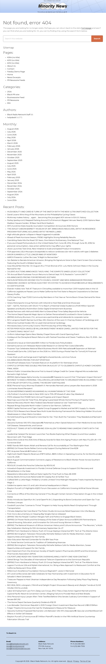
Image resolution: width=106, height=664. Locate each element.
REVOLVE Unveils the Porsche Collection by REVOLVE (31, 465)
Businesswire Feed (15, 97)
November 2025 (14, 155)
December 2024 (14, 183)
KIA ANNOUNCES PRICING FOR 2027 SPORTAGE (28, 360)
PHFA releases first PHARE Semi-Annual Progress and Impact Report (38, 397)
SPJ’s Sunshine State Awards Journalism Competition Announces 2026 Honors (42, 226)
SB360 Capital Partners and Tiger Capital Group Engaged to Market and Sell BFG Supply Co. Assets (51, 408)
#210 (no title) (13, 60)
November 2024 (14, 186)
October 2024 (13, 189)
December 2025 (14, 152)
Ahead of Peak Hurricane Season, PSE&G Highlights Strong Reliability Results (41, 237)
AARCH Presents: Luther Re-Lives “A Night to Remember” (33, 257)
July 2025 (11, 166)
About (70, 661)
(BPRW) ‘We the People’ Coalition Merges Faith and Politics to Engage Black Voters (44, 517)
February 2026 (13, 146)
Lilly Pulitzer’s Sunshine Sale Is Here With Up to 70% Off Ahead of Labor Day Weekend (45, 394)
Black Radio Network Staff (18, 115)
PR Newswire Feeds (16, 80)
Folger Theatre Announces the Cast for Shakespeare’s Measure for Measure (41, 608)
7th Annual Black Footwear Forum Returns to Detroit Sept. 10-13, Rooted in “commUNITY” (47, 274)
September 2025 (14, 160)
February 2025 (13, 177)
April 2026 (11, 140)
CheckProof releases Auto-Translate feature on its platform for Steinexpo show (42, 363)
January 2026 (13, 149)
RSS (9, 103)
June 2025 (11, 169)
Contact (10, 69)
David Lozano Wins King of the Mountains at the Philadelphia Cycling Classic (41, 215)
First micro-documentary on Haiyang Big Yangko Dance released (36, 514)
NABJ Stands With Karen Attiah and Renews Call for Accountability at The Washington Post (48, 445)
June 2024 (12, 200)
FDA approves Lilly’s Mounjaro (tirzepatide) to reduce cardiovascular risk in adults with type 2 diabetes (52, 252)
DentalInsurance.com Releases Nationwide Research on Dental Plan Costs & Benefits (45, 346)
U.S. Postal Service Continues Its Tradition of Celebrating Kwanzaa (36, 542)
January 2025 (13, 180)
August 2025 (13, 163)
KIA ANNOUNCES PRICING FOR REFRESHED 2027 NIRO (31, 277)
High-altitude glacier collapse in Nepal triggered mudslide (33, 234)
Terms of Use (85, 661)
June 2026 (12, 135)
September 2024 (14, 192)
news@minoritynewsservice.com (18, 648)
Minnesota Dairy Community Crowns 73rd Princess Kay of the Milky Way (39, 326)
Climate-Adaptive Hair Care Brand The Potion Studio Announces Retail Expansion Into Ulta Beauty (51, 511)
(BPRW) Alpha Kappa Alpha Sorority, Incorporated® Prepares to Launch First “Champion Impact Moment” (54, 377)
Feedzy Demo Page (16, 72)
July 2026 (11, 132)
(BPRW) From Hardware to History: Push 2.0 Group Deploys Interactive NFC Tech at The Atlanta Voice (52, 531)
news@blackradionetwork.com (17, 644)
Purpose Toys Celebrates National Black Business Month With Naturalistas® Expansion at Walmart (51, 348)
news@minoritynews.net (15, 646)
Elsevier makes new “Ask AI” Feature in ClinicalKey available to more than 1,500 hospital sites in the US (52, 289)
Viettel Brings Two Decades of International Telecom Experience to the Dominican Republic (48, 560)
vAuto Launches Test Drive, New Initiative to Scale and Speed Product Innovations (44, 249)
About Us (11, 66)
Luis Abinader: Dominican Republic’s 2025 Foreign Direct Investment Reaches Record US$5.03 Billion (52, 605)
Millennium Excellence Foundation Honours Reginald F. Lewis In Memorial (40, 571)
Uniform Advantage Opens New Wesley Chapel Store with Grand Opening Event (43, 334)
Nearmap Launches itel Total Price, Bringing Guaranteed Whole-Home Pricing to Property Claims (51, 400)
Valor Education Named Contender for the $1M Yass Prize (32, 540)
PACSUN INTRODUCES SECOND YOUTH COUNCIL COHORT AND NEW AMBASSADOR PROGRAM (49, 280)
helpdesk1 (11, 117)
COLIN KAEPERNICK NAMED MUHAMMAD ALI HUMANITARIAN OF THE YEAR (41, 391)
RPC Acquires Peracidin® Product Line (24, 451)
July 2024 (11, 197)
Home (10, 74)
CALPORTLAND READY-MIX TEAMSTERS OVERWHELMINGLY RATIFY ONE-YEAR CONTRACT (47, 557)
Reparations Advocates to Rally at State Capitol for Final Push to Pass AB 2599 (41, 474)
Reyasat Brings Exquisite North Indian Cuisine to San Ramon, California (38, 406)
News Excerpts (14, 77)
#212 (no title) (13, 63)
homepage (86, 28)
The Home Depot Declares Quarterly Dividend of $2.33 (31, 602)
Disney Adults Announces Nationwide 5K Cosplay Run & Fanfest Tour (38, 477)
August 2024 (13, 195)
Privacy (76, 661)
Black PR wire (13, 95)
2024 (9, 92)
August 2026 (13, 129)
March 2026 (12, 143)
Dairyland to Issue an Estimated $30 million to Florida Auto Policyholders (39, 343)
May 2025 (11, 172)
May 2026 (11, 137)
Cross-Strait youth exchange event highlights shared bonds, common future (41, 357)
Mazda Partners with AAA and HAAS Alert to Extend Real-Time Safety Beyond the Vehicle (46, 311)
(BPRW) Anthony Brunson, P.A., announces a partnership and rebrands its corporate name (48, 317)
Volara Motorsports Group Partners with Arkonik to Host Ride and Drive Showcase (43, 303)
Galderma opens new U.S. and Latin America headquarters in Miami (37, 485)
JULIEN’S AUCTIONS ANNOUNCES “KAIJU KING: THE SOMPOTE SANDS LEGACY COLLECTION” (48, 271)
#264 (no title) (13, 57)
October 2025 (13, 157)
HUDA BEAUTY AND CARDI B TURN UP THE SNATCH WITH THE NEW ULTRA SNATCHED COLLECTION (52, 212)
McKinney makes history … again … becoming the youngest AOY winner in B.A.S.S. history (46, 217)
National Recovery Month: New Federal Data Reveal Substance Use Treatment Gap (44, 403)
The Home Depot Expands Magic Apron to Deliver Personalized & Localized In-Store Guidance (49, 314)
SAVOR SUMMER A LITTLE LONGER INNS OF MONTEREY (32, 254)
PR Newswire (13, 100)
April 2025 (11, 174)
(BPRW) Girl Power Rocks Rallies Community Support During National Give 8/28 (42, 448)
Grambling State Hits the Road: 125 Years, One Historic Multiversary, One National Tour (45, 240)
